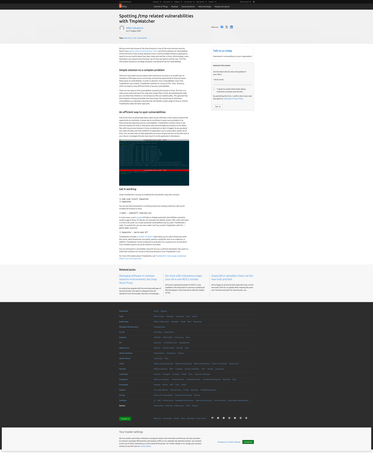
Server (165, 385)
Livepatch (179, 369)
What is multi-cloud (219, 364)
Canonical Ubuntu (125, 2)
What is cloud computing (163, 364)
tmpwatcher (142, 38)
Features (157, 348)
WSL (171, 385)
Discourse (194, 390)
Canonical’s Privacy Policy (233, 99)
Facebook (222, 27)
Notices (210, 369)
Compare (175, 374)
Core (177, 385)
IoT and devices (220, 400)
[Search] (254, 2)
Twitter (226, 27)
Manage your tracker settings (229, 442)
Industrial (168, 406)
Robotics (122, 337)
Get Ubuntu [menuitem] (200, 2)
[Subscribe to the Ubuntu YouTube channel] (235, 418)
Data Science (169, 332)
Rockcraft (226, 379)
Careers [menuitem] (211, 2)
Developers (171, 353)
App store (158, 343)
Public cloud (234, 364)
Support (164, 311)
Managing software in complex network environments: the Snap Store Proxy (138, 279)
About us (157, 418)
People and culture (222, 6)
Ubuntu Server (125, 358)
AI (154, 400)
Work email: (219, 79)
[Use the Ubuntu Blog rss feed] (247, 418)
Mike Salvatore (134, 27)
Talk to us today (222, 50)
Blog (183, 418)
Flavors (181, 353)
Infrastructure (168, 400)
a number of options (145, 237)
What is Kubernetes (161, 322)
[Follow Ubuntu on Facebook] (218, 418)
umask (139, 217)
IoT (120, 343)
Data (159, 400)
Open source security (204, 400)
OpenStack (123, 311)
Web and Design (204, 6)
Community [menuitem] (188, 2)
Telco (188, 406)
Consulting (180, 316)
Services (179, 348)
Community (179, 337)
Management (184, 343)
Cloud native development (238, 400)
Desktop (174, 6)
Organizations (159, 353)
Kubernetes (123, 322)
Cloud (121, 364)
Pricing (186, 390)
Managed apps (159, 327)
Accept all (248, 442)
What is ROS (167, 337)
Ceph (121, 316)
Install (156, 311)
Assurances (219, 369)
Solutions (123, 400)
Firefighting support (208, 390)
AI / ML (122, 332)
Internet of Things (161, 6)
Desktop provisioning (183, 395)
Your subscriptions (161, 390)
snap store (128, 38)
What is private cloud (183, 364)
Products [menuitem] (156, 2)
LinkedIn (231, 27)
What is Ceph (159, 316)
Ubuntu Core (124, 348)
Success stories (168, 348)
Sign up (218, 106)
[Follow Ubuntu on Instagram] (230, 418)
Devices (197, 395)
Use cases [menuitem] (166, 2)
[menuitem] (245, 2)
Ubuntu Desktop (125, 353)
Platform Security (160, 369)
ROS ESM (157, 337)
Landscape (123, 374)
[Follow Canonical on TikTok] (241, 418)
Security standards (192, 369)
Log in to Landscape (202, 374)
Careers (176, 418)
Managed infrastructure (128, 327)
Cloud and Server (188, 6)
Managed (169, 316)
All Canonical (244, 2)
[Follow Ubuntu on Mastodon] (213, 418)
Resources (197, 322)
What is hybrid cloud (202, 364)
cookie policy (146, 446)
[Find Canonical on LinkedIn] (224, 418)
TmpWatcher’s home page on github (170, 256)
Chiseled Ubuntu (178, 379)
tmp (134, 38)
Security (122, 369)
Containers (123, 379)
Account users (175, 390)
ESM (171, 369)
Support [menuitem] (177, 2)
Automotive (158, 406)
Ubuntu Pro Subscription (163, 395)
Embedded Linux (170, 343)
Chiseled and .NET (194, 379)
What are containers (161, 379)
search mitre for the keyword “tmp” (143, 51)
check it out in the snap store (130, 258)
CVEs (203, 369)
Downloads (123, 385)
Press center (201, 418)
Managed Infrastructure (184, 400)
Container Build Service (212, 379)
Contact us (125, 419)
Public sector (179, 406)
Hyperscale (158, 358)
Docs (188, 316)
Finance (195, 406)
